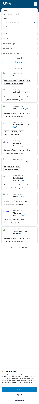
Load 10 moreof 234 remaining (19, 247)
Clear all (19, 58)
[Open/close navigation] (35, 4)
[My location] (34, 22)
